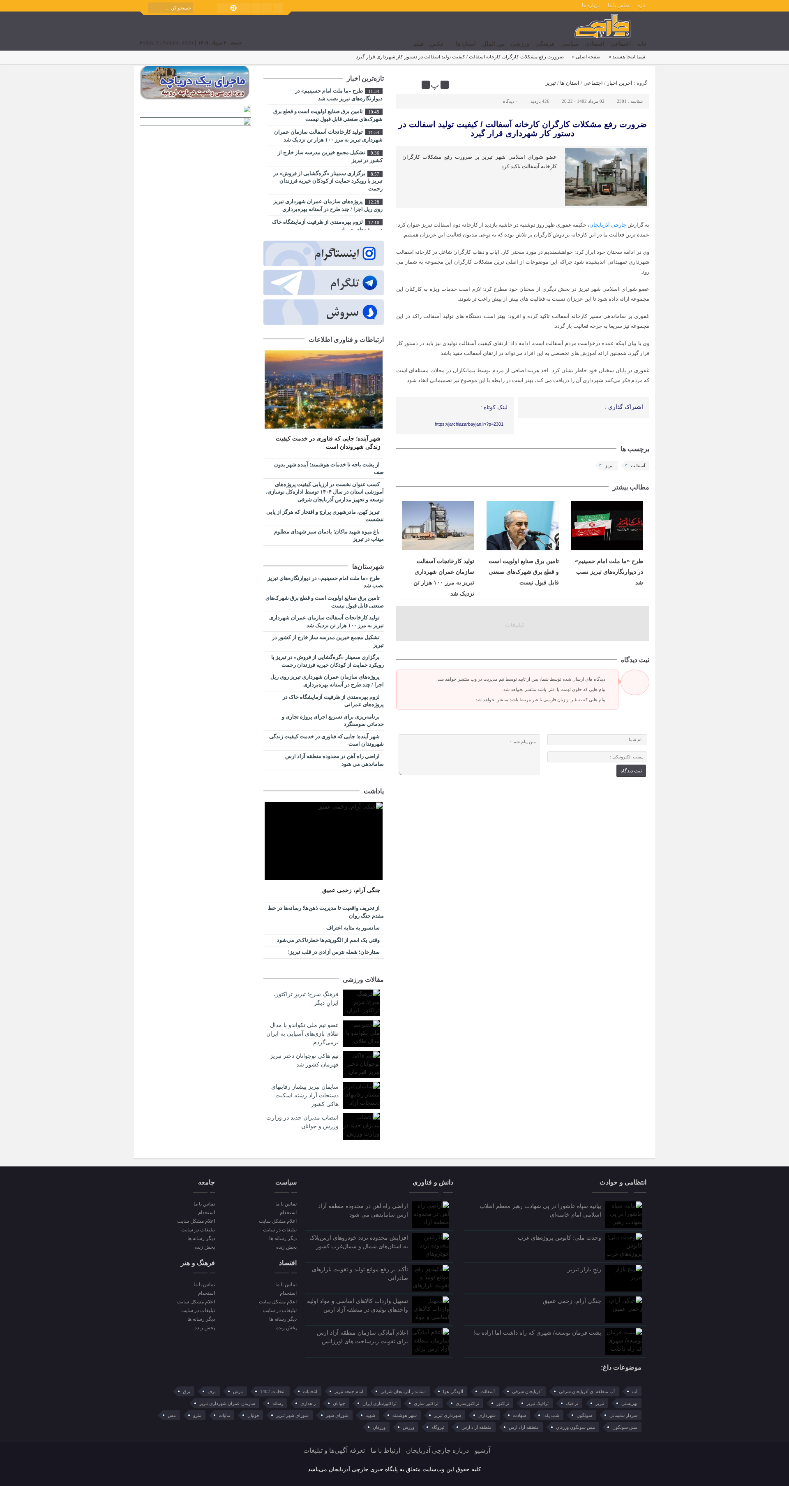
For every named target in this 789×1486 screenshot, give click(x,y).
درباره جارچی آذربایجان (437, 1450)
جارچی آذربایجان (607, 225)
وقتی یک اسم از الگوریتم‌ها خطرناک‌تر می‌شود (329, 940)
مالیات (224, 1415)
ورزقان (379, 1427)
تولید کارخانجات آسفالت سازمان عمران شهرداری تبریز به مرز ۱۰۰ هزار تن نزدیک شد (328, 136)
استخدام (288, 1212)
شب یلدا (551, 1415)
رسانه (277, 1403)
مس (172, 1415)
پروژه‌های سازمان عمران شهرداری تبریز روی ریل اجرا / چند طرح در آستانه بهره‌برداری (328, 205)
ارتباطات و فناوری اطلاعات (346, 339)
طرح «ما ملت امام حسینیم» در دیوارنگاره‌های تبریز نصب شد (609, 572)
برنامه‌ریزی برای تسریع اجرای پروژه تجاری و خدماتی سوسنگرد (333, 721)
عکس (437, 44)
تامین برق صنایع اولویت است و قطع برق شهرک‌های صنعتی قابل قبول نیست (524, 572)
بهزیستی (629, 1403)
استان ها (466, 44)
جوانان (339, 1403)
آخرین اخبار (619, 83)
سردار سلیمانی (623, 1415)
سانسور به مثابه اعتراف (353, 928)
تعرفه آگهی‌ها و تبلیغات (334, 1450)
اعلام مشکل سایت (277, 1221)
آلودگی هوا (453, 1391)
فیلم (418, 44)
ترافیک (572, 1403)
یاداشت (374, 791)
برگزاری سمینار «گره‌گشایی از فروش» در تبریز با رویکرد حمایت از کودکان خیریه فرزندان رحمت (328, 181)
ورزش (408, 1427)
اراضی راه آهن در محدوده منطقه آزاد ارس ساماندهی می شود (334, 760)
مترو (197, 1415)
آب (634, 1391)
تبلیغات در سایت (279, 1230)
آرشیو (482, 1450)
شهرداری (487, 1415)
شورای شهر (337, 1415)
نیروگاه (437, 1427)
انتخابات (310, 1391)
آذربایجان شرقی (527, 1391)
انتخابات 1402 (273, 1391)
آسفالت (638, 465)
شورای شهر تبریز (292, 1415)
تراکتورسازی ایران (379, 1403)
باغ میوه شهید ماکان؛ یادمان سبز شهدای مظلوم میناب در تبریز (329, 535)
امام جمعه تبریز (349, 1391)
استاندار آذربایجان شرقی (403, 1391)
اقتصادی (594, 44)
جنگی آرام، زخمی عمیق (351, 890)
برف (212, 1391)
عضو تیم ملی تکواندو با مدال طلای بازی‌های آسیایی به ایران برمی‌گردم (302, 1034)
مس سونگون (624, 1427)
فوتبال (253, 1415)
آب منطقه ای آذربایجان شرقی (587, 1391)
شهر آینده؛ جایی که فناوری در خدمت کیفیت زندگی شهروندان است (328, 443)
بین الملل (493, 44)
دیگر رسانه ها (282, 1238)
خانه (642, 44)
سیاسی (570, 44)
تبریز (550, 83)
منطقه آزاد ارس (524, 1427)
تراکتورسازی (467, 1403)
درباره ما (591, 5)
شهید (370, 1415)
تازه (641, 5)
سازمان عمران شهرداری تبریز (227, 1403)
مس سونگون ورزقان (575, 1427)
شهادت (519, 1415)
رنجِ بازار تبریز (584, 1269)
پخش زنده (286, 1247)
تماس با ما (618, 5)
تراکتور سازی (426, 1403)
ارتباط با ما (385, 1450)
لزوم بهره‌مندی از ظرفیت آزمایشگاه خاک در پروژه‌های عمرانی (327, 226)
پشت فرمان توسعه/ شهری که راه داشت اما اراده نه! (537, 1332)
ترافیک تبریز (537, 1403)
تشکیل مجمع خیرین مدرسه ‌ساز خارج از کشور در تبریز (330, 156)
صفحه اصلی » (586, 57)
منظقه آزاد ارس (476, 1427)
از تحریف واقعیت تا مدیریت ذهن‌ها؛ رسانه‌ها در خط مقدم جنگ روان (326, 912)
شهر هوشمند (404, 1415)
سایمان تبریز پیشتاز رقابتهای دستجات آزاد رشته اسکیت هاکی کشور (305, 1095)
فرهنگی (544, 44)
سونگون (584, 1415)
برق (186, 1391)
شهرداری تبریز (447, 1415)
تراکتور (502, 1403)
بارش (238, 1391)
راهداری (308, 1403)
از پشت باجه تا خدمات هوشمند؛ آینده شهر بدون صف (329, 468)
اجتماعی (621, 44)
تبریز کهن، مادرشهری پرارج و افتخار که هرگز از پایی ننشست (325, 516)
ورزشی (520, 44)
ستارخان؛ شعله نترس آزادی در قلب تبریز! (334, 952)
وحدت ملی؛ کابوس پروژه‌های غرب (559, 1237)
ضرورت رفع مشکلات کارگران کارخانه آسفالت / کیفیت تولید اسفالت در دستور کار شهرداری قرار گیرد (523, 129)
